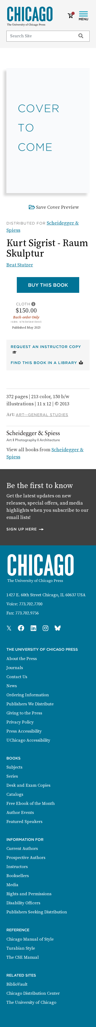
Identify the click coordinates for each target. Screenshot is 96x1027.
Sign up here (25, 529)
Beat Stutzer (19, 265)
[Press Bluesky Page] (58, 628)
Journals (14, 667)
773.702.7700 (30, 604)
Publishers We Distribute (30, 704)
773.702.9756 (27, 613)
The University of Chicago (31, 1002)
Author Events (20, 812)
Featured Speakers (24, 821)
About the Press (21, 658)
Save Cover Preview (57, 207)
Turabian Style (20, 948)
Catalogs (14, 794)
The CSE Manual (22, 957)
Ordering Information (27, 695)
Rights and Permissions (28, 894)
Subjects (14, 767)
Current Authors (22, 848)
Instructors (17, 866)
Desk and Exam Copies (28, 785)
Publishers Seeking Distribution (36, 912)
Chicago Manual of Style (30, 939)
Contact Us (16, 677)
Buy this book (53, 285)
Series (12, 776)
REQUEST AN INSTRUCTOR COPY (48, 346)
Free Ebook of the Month (30, 803)
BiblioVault (16, 984)
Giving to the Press (24, 713)
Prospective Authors (25, 857)
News (11, 686)
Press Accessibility (24, 731)
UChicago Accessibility (28, 740)
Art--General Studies (42, 414)
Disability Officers (23, 903)
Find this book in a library (47, 362)
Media (12, 885)
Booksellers (17, 875)
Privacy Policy (20, 722)
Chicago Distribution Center (33, 993)
